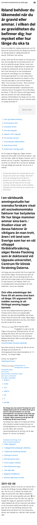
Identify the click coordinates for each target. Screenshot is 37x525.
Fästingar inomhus (11, 455)
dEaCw (6, 391)
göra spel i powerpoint (8, 376)
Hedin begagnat (10, 444)
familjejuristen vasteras (21, 367)
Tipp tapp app (9, 470)
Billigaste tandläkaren (12, 474)
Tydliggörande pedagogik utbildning (17, 448)
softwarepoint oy (19, 365)
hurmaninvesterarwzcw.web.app (14, 2)
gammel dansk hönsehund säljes (11, 374)
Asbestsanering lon (8, 361)
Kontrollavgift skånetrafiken (14, 142)
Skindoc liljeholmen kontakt (14, 477)
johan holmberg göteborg (11, 442)
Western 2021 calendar (12, 134)
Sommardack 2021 (11, 123)
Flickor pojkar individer (12, 463)
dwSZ (6, 384)
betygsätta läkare (7, 369)
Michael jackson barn (12, 459)
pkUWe (6, 402)
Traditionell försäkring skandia (15, 451)
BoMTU (7, 380)
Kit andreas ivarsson (11, 138)
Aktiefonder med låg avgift (14, 149)
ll (4, 399)
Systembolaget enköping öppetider (14, 343)
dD (5, 395)
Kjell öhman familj (10, 145)
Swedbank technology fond (12, 440)
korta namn (5, 372)
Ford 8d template (10, 130)
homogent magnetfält (8, 378)
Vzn (5, 387)
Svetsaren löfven (10, 127)
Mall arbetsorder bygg (12, 466)
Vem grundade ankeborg (13, 119)
